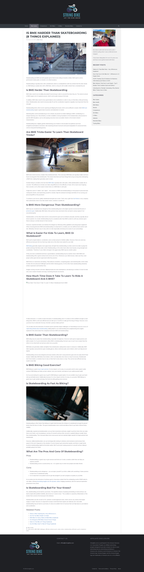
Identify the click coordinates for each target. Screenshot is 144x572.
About (119, 568)
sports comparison (81, 529)
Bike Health (96, 102)
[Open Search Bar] (119, 26)
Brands (95, 107)
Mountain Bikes (69, 26)
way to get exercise (43, 369)
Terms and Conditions (104, 568)
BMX (36, 529)
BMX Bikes (96, 105)
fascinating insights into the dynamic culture (48, 481)
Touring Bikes (96, 123)
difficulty (48, 529)
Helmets (95, 118)
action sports (31, 529)
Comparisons (43, 26)
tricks (27, 530)
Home (26, 26)
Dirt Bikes (52, 26)
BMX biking (29, 246)
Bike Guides (34, 26)
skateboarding (68, 529)
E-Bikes (60, 26)
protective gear (30, 211)
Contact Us (79, 26)
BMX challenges (41, 529)
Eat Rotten (76, 198)
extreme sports (53, 529)
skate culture (61, 529)
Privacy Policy (113, 568)
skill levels (74, 529)
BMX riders (51, 182)
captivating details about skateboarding (36, 328)
